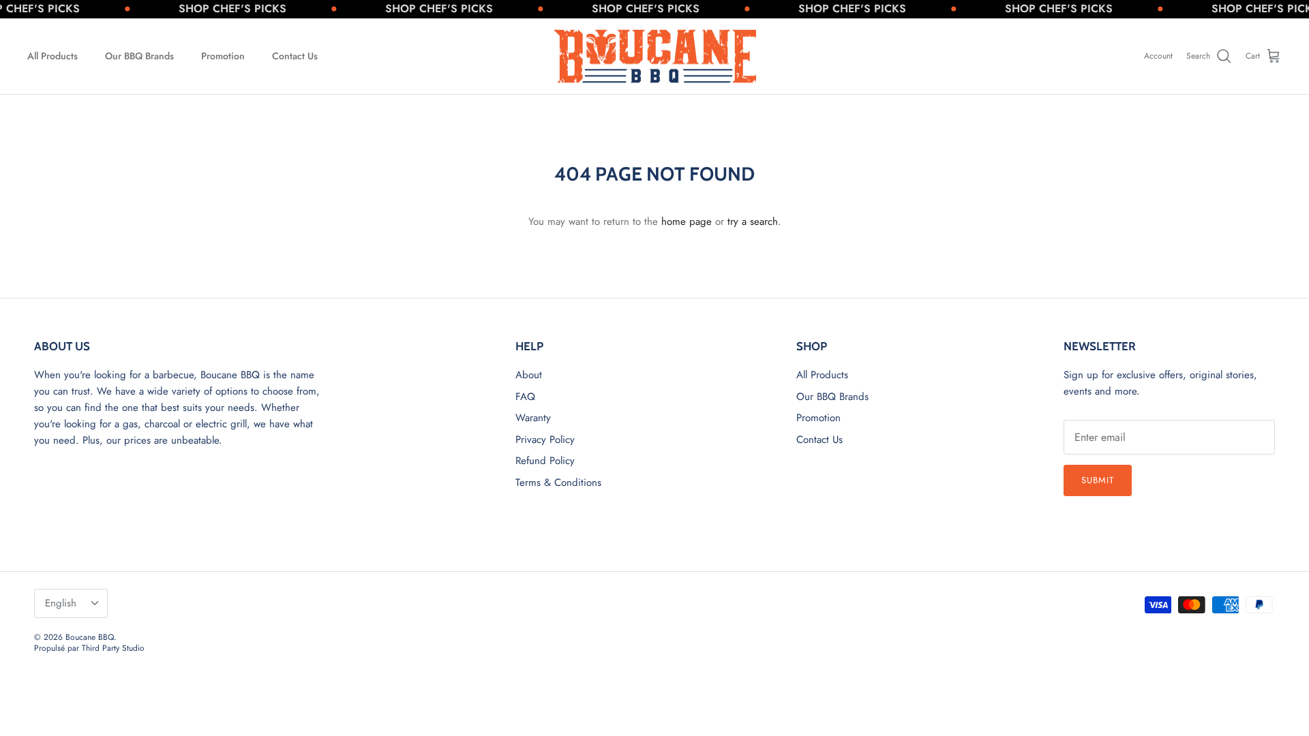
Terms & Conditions (558, 482)
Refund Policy (545, 460)
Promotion (223, 56)
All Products (52, 56)
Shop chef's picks (219, 8)
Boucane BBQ (89, 637)
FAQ (525, 396)
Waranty (533, 417)
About (528, 374)
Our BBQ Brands (139, 56)
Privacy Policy (545, 439)
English (60, 603)
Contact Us (295, 56)
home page (686, 221)
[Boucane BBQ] (654, 56)
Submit (1097, 480)
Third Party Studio (113, 648)
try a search (752, 221)
